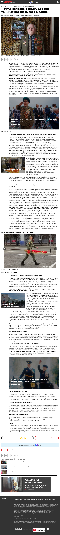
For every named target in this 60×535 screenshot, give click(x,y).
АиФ (40, 55)
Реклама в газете (34, 497)
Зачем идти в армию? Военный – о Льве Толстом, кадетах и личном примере (26, 471)
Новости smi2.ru (6, 493)
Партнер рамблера (27, 529)
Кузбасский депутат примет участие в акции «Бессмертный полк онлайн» (26, 466)
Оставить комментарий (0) (46, 438)
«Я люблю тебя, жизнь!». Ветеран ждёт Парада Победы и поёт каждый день (30, 380)
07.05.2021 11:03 (4, 6)
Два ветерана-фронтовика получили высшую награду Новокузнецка (33, 120)
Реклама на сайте (24, 497)
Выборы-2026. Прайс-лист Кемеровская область (25, 499)
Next (56, 248)
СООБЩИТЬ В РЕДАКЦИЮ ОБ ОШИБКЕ (46, 499)
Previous (4, 248)
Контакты (16, 497)
